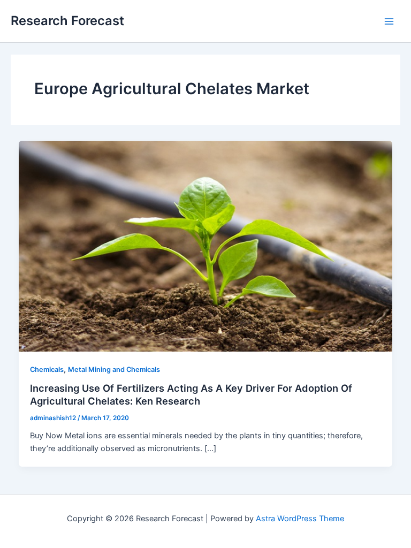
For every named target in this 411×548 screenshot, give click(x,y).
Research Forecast (67, 20)
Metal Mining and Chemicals (114, 370)
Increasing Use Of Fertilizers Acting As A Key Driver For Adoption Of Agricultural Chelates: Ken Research (191, 394)
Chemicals (47, 370)
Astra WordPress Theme (300, 518)
